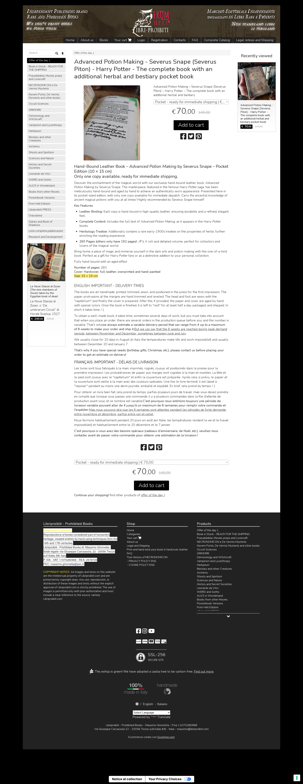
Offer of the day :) (84, 53)
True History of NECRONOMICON (147, 557)
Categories (133, 534)
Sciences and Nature (41, 158)
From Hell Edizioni (39, 204)
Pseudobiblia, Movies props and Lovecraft (45, 77)
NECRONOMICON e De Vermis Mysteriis (43, 86)
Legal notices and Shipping (254, 40)
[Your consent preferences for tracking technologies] (297, 778)
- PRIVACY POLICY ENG (141, 561)
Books (104, 40)
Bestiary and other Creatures (40, 138)
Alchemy (34, 146)
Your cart (121, 40)
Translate (163, 717)
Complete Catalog (217, 40)
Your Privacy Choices (165, 779)
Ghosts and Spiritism (41, 152)
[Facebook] (138, 632)
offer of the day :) (153, 495)
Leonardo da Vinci (39, 174)
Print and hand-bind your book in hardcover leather (157, 549)
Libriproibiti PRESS (40, 210)
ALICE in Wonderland (42, 186)
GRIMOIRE (35, 110)
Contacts (180, 40)
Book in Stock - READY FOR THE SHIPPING (46, 68)
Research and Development (46, 237)
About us (87, 40)
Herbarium (35, 131)
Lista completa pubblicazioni (46, 231)
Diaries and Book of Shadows (40, 223)
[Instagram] (144, 632)
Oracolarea (35, 215)
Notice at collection (127, 779)
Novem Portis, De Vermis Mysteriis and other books (44, 96)
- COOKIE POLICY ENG (141, 565)
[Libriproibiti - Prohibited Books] (151, 24)
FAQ (195, 40)
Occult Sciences (39, 104)
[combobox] (191, 101)
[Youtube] (151, 632)
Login (141, 40)
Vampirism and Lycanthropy (45, 125)
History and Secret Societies (40, 166)
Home (70, 40)
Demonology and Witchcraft (39, 117)
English (148, 704)
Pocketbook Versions (42, 198)
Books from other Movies (44, 192)
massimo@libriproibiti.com (193, 729)
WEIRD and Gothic (40, 180)
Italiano (162, 704)
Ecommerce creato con (151, 737)
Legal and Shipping (138, 546)
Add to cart (191, 125)
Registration (159, 40)
